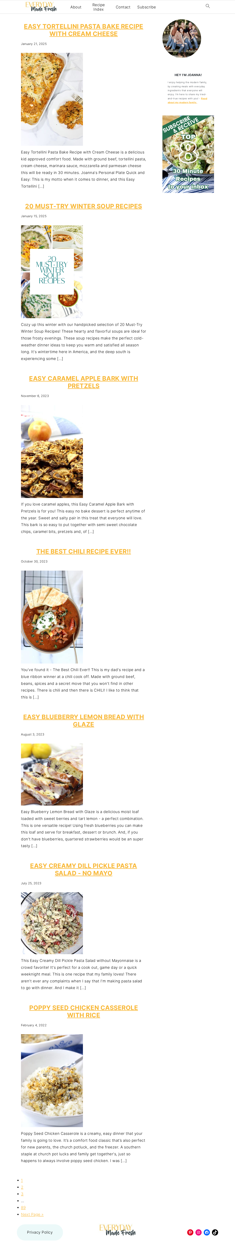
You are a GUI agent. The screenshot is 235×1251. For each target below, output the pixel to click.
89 (23, 1207)
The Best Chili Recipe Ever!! (83, 551)
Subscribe (146, 7)
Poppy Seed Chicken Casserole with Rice (83, 1011)
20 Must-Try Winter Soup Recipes (83, 206)
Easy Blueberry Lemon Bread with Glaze (83, 720)
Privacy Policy (40, 1232)
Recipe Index (98, 7)
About (76, 7)
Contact (123, 7)
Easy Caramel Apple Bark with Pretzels (83, 382)
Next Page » (32, 1214)
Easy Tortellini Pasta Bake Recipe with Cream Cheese (83, 30)
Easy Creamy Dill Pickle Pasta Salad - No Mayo (83, 869)
